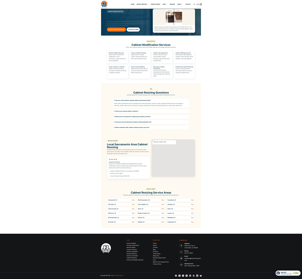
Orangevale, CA (181, 222)
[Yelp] (194, 276)
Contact (188, 4)
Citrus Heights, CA (151, 204)
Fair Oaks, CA (121, 204)
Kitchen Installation (132, 251)
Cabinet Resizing (132, 258)
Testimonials (156, 253)
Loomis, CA (181, 213)
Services (155, 251)
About (179, 4)
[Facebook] (176, 276)
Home (132, 4)
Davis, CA (151, 208)
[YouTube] (187, 276)
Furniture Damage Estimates (135, 260)
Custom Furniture (132, 249)
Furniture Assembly (132, 255)
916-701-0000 (188, 253)
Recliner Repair (131, 247)
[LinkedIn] (197, 276)
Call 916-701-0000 (133, 29)
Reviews (172, 4)
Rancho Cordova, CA (151, 213)
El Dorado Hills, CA (121, 217)
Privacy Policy (157, 264)
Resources (156, 255)
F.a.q (154, 260)
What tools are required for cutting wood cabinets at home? (133, 116)
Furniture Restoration (133, 245)
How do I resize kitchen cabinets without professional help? (133, 100)
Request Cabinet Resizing (116, 29)
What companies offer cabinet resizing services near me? (132, 127)
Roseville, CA (121, 222)
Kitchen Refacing (132, 253)
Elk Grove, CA (121, 213)
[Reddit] (201, 276)
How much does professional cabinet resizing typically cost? (133, 122)
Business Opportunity (159, 258)
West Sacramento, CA (151, 200)
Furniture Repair (131, 243)
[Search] (194, 4)
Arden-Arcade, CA (121, 208)
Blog (154, 249)
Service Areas (155, 4)
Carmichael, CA (181, 200)
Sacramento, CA (121, 200)
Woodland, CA (181, 217)
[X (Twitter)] (179, 276)
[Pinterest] (190, 276)
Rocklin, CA (151, 222)
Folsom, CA (151, 217)
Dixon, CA (181, 208)
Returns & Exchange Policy (161, 262)
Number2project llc (118, 275)
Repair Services (142, 4)
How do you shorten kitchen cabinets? (126, 111)
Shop (164, 4)
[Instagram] (183, 276)
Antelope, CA (181, 204)
